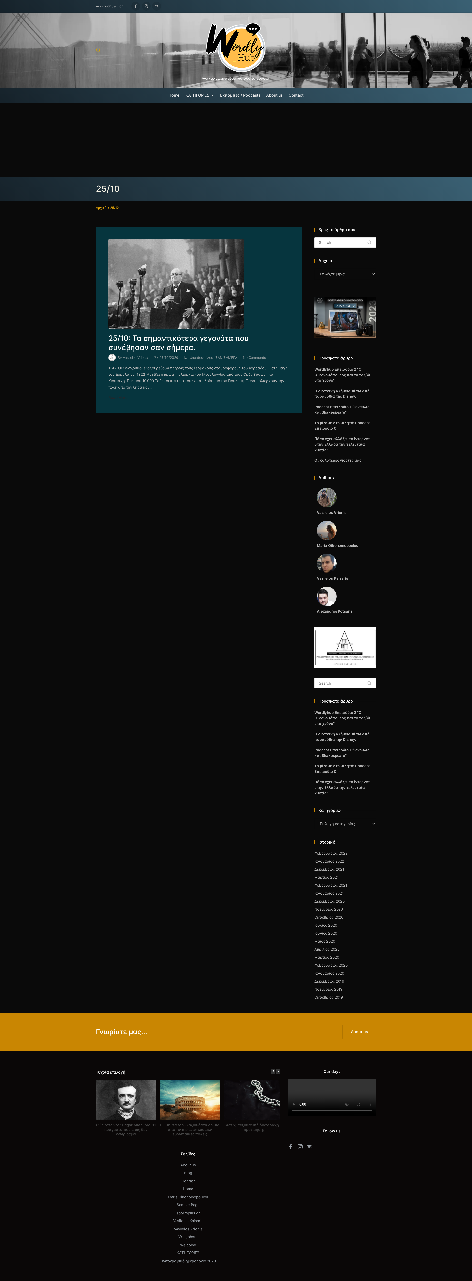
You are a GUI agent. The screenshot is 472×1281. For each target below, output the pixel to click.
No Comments (254, 357)
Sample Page (188, 1205)
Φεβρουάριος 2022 (331, 853)
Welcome (188, 1245)
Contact (188, 1181)
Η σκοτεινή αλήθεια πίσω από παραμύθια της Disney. (341, 394)
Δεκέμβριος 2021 (329, 869)
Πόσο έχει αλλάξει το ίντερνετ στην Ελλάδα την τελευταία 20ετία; (342, 444)
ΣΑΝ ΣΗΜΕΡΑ (226, 357)
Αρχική (101, 208)
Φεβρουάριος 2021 (330, 885)
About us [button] (359, 1031)
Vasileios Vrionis (188, 1229)
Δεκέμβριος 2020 (329, 901)
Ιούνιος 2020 (325, 933)
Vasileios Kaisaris (188, 1221)
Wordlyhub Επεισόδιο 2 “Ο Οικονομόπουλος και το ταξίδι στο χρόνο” (342, 375)
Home (188, 1189)
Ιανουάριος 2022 (329, 861)
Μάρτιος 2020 (326, 957)
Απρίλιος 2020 (326, 949)
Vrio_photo (188, 1236)
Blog (188, 1173)
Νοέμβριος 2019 (328, 989)
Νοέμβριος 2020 (328, 909)
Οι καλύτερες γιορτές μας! (338, 460)
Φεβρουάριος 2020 (331, 965)
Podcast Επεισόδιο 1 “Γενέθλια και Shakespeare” (342, 410)
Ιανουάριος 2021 (329, 893)
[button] (369, 242)
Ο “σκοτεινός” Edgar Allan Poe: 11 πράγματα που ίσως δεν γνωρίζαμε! (126, 1129)
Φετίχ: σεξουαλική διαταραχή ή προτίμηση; (253, 1127)
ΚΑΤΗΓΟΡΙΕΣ (188, 1252)
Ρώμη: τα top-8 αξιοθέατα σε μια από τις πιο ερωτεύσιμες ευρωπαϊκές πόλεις (190, 1129)
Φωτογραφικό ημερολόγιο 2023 (188, 1261)
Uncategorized (201, 357)
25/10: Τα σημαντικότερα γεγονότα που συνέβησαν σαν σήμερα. (178, 343)
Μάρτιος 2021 (326, 877)
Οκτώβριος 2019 (328, 997)
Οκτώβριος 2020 (328, 917)
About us (188, 1165)
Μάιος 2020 (324, 941)
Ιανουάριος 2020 (329, 973)
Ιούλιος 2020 (325, 925)
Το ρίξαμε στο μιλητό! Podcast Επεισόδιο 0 (342, 426)
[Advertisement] (236, 139)
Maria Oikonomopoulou (188, 1197)
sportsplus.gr (188, 1213)
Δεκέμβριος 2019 (329, 981)
